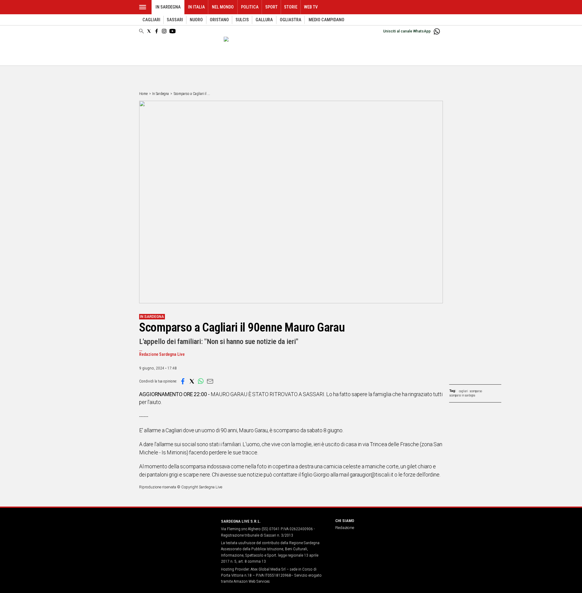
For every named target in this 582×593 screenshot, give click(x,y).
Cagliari (151, 19)
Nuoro (196, 19)
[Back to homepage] (176, 532)
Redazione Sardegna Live (162, 354)
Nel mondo (223, 7)
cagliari (463, 391)
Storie (290, 7)
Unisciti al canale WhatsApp (407, 31)
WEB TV (311, 7)
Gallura (264, 19)
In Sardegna (168, 7)
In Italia (196, 7)
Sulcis (242, 19)
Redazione (344, 527)
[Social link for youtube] (172, 31)
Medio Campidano (326, 19)
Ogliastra (290, 19)
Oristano (219, 19)
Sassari (175, 19)
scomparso (476, 391)
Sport (271, 7)
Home (143, 94)
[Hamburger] (142, 7)
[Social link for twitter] (149, 31)
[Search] (141, 31)
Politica (250, 7)
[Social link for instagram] (164, 31)
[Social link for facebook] (156, 31)
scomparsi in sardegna (462, 395)
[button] (183, 381)
